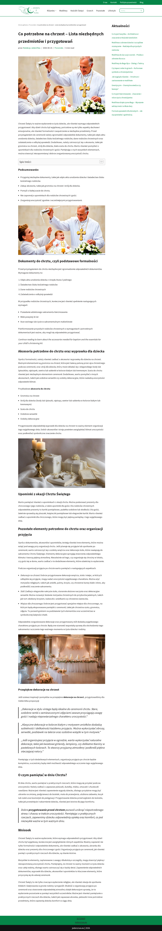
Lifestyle (112, 10)
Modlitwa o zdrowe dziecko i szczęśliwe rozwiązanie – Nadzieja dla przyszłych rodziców (127, 46)
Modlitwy (63, 10)
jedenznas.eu (81, 922)
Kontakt (113, 2)
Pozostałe (100, 10)
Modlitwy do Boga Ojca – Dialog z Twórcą (128, 63)
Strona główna (23, 25)
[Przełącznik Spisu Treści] (100, 162)
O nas (105, 2)
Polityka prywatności (128, 2)
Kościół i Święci (77, 10)
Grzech (90, 10)
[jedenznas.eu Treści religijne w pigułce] (29, 10)
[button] (55, 10)
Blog (141, 2)
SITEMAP (81, 918)
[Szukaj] (141, 11)
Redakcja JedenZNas (31, 48)
